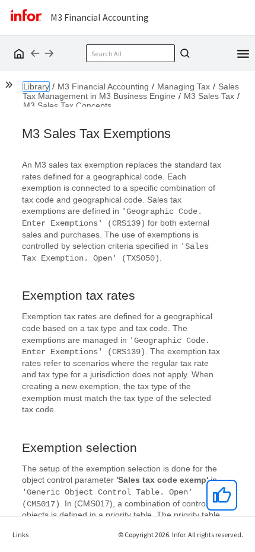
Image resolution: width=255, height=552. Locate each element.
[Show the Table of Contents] (10, 86)
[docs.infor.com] (17, 53)
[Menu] (243, 53)
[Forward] (49, 53)
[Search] (183, 53)
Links (20, 534)
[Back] (35, 53)
